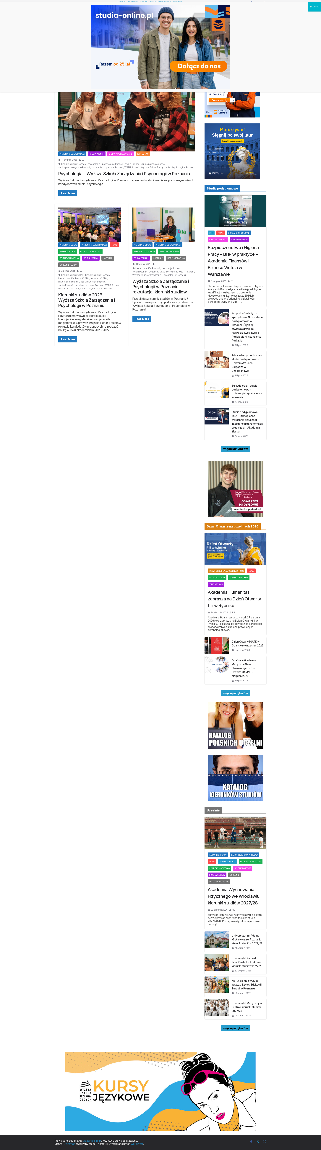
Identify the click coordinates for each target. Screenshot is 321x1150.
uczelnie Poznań (94, 285)
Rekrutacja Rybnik (239, 577)
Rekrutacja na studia (90, 251)
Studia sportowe (243, 868)
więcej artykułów (235, 449)
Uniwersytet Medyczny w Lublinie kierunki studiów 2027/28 (247, 1007)
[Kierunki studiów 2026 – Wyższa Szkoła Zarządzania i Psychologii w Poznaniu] (89, 225)
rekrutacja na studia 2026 (71, 281)
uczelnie (79, 285)
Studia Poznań (97, 154)
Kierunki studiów (68, 245)
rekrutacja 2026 (67, 251)
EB (83, 160)
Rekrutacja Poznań (69, 258)
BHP (211, 233)
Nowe (114, 245)
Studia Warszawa (239, 240)
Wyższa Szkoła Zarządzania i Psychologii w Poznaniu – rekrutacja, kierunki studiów (160, 287)
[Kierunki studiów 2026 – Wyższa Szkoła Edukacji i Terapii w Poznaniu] (217, 986)
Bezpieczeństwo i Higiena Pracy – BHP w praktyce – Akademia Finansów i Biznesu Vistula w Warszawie (233, 261)
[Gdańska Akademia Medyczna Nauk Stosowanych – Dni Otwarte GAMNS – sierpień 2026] (217, 670)
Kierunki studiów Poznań (72, 154)
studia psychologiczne (153, 164)
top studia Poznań (113, 167)
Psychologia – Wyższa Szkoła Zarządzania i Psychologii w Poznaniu (124, 173)
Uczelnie (107, 258)
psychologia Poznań (112, 164)
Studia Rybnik (216, 584)
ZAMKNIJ (315, 6)
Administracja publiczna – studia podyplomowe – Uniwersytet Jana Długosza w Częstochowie (247, 363)
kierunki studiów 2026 (72, 275)
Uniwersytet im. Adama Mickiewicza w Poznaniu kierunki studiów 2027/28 (247, 939)
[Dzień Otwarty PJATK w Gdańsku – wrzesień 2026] (217, 645)
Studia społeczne (218, 240)
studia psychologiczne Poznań (74, 167)
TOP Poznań (142, 154)
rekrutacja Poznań (95, 281)
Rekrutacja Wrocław (219, 868)
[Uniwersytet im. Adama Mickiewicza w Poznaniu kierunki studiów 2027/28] (217, 941)
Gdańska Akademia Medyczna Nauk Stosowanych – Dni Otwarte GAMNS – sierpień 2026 (244, 668)
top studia (97, 167)
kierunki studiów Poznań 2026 (73, 278)
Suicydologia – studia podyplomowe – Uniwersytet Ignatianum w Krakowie (247, 391)
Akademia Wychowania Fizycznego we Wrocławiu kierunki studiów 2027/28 (234, 896)
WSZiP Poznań (131, 167)
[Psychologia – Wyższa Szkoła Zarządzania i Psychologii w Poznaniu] (126, 113)
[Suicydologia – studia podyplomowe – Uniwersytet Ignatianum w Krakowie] (217, 393)
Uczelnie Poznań (68, 265)
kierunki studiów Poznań (73, 164)
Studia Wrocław (217, 875)
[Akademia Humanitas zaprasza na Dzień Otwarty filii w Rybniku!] (235, 549)
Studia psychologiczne (120, 154)
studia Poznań (132, 164)
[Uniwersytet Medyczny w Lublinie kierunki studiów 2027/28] (217, 1009)
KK (233, 910)
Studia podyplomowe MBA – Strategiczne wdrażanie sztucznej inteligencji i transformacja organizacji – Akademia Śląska (247, 421)
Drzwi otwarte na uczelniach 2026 (226, 571)
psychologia (94, 164)
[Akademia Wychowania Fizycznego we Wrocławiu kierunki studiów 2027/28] (235, 833)
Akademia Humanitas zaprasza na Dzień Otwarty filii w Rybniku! (234, 598)
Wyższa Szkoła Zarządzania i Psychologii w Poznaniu (168, 167)
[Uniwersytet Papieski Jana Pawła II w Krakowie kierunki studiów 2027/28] (217, 964)
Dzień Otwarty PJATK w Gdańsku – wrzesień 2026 (247, 643)
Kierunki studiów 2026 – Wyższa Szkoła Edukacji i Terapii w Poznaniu (247, 984)
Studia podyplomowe (238, 233)
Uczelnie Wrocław (218, 882)
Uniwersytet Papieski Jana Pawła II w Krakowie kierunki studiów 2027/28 (247, 962)
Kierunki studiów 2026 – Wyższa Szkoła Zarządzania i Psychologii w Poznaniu (86, 300)
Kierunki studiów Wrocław (244, 855)
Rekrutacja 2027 (227, 861)
